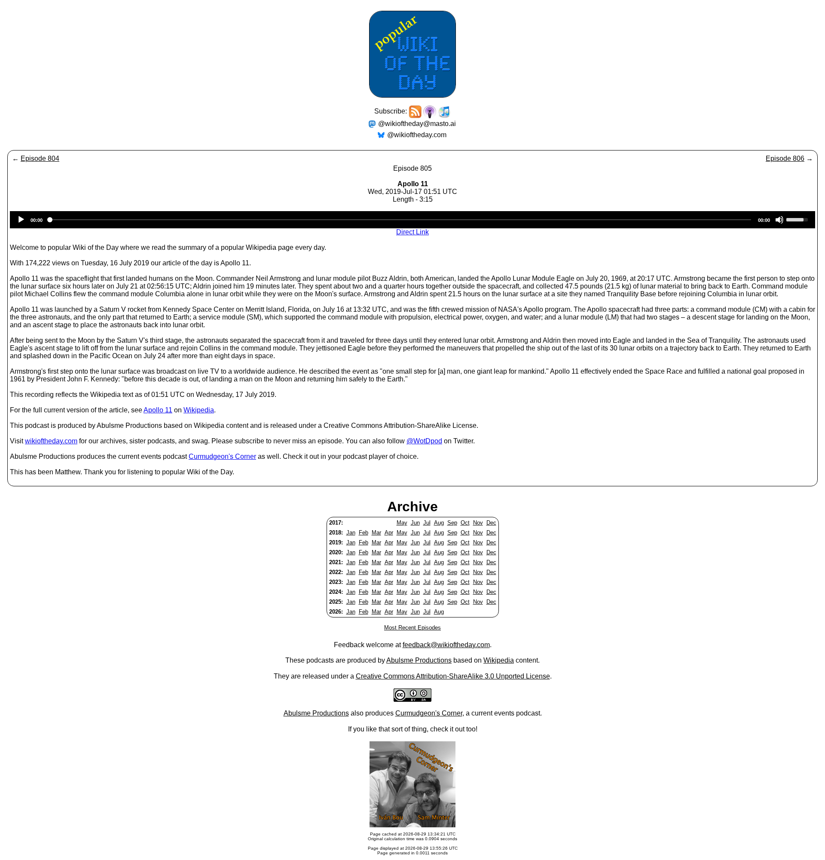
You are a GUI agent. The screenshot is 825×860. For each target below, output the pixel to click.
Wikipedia (198, 410)
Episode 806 (785, 158)
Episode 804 (40, 158)
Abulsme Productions (419, 660)
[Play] (21, 219)
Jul (427, 522)
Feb (363, 532)
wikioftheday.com (51, 441)
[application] (412, 219)
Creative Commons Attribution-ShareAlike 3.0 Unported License (453, 676)
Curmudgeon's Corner (222, 456)
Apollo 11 (158, 410)
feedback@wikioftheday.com (446, 644)
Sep (452, 522)
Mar (376, 532)
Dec (491, 522)
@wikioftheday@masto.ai (417, 123)
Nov (478, 522)
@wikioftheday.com (416, 134)
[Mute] (779, 219)
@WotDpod (424, 441)
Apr (389, 532)
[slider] (798, 219)
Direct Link (412, 232)
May (402, 522)
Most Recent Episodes (412, 627)
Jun (415, 522)
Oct (465, 522)
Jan (350, 532)
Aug (439, 522)
